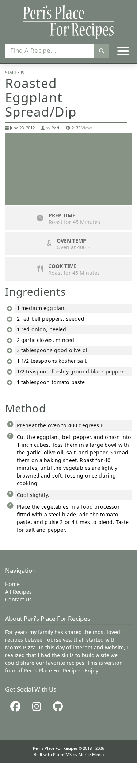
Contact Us (18, 599)
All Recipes (18, 591)
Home (12, 583)
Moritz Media (91, 754)
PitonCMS (63, 754)
